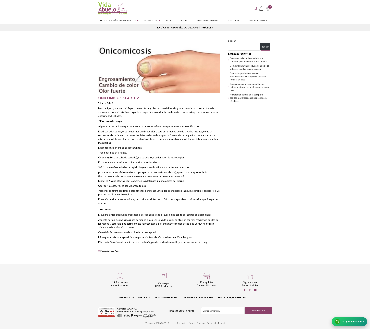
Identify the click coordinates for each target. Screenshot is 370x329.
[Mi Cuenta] (261, 8)
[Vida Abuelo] (112, 8)
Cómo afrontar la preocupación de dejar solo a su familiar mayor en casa (249, 67)
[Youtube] (255, 290)
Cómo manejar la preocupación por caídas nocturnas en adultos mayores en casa (249, 87)
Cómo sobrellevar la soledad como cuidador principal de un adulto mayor (248, 60)
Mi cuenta (144, 297)
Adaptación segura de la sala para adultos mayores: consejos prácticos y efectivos (248, 97)
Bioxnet (221, 323)
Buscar (232, 40)
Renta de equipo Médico (232, 297)
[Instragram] (249, 290)
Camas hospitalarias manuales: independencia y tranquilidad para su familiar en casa (248, 76)
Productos (126, 297)
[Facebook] (244, 290)
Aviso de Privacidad (167, 297)
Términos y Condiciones (198, 297)
